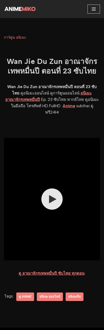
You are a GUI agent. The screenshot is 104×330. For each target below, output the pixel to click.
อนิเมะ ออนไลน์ (49, 296)
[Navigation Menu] (93, 9)
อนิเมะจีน (74, 296)
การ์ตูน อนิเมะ (15, 37)
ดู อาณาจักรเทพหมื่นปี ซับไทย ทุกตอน (52, 273)
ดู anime (25, 296)
